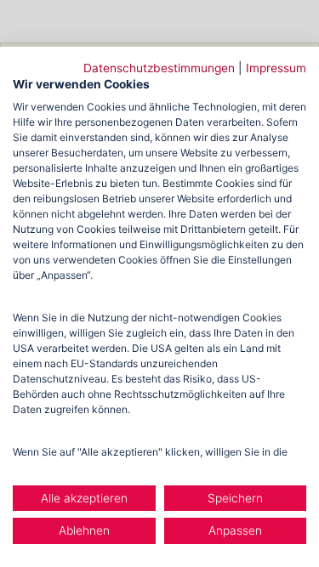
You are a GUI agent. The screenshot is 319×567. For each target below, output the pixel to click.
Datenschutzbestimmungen (159, 68)
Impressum (276, 68)
